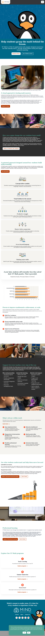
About (21, 614)
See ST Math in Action (28, 53)
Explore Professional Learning (10, 539)
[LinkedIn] (25, 618)
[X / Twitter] (19, 618)
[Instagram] (22, 618)
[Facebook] (17, 618)
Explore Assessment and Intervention (10, 476)
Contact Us (27, 614)
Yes (24, 632)
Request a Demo (16, 53)
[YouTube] (28, 618)
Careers (17, 614)
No (28, 632)
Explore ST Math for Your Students (11, 148)
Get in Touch (24, 476)
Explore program (22, 566)
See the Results (5, 171)
